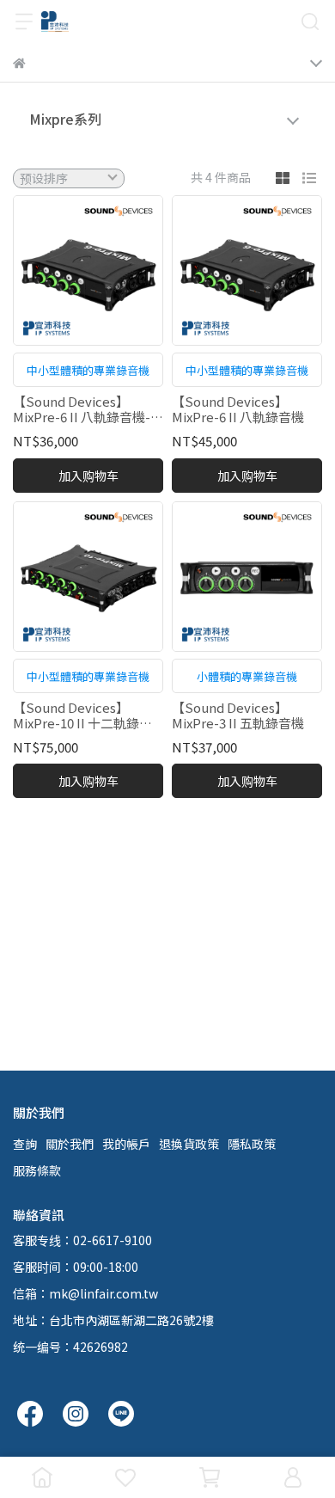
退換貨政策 (189, 1143)
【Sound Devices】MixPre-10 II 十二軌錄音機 (82, 715)
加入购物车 (88, 475)
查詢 (25, 1143)
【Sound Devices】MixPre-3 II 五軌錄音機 (238, 715)
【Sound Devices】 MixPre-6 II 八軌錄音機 (238, 409)
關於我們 (70, 1143)
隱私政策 (252, 1143)
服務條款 (37, 1170)
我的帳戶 (126, 1143)
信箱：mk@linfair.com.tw (85, 1293)
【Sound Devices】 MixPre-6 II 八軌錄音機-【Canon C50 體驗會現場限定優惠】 (84, 409)
